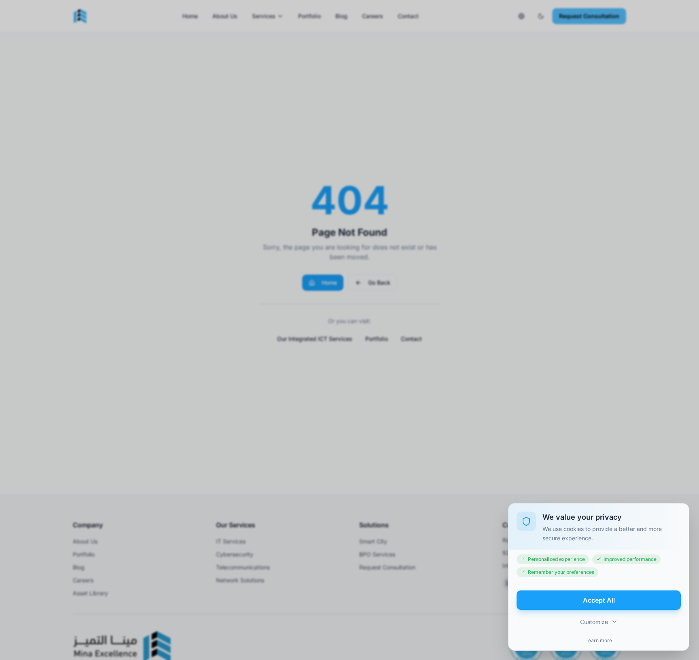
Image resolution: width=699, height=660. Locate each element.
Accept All (599, 600)
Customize (594, 621)
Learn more (598, 640)
